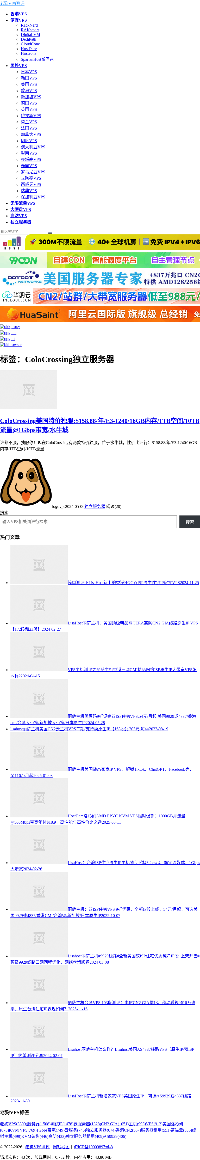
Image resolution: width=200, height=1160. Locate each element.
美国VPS (29, 84)
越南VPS (29, 153)
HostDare (29, 48)
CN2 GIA (115, 1124)
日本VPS (29, 72)
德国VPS (29, 103)
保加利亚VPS (33, 197)
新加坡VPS (31, 97)
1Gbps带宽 (50, 1130)
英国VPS (29, 109)
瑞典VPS (29, 191)
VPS (154, 1124)
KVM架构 (34, 1136)
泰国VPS (29, 165)
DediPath (28, 39)
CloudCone (30, 44)
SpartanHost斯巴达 (37, 59)
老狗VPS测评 (12, 3)
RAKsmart (30, 30)
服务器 (39, 1124)
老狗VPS (13, 1124)
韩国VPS (29, 78)
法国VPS (29, 128)
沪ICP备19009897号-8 (93, 1147)
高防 (57, 1136)
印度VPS (29, 140)
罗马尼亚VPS (33, 172)
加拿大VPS (31, 134)
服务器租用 (156, 1130)
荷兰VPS (29, 122)
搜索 (4, 513)
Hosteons (28, 53)
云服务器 (87, 1124)
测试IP (62, 1124)
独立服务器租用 (85, 1136)
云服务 (75, 1130)
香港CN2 (128, 1130)
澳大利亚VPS (33, 147)
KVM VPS (22, 1130)
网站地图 (61, 1147)
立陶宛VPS (31, 178)
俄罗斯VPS (31, 115)
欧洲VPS (29, 90)
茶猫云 (181, 1130)
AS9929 (115, 1136)
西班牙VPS (31, 184)
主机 (137, 1124)
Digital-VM (30, 34)
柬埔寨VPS (31, 159)
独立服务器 (94, 506)
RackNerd (29, 25)
